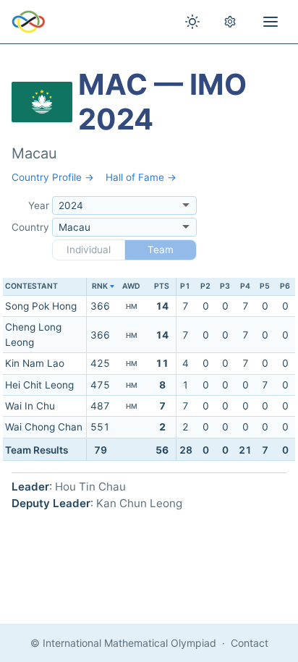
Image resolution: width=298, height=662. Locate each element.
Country (30, 227)
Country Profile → (53, 177)
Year (38, 205)
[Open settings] (230, 22)
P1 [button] (185, 286)
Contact (249, 643)
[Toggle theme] (192, 22)
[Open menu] (270, 22)
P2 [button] (205, 286)
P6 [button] (285, 286)
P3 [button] (225, 286)
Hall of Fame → (141, 177)
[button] (100, 287)
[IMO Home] (29, 21)
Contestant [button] (31, 286)
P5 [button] (265, 286)
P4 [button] (245, 286)
